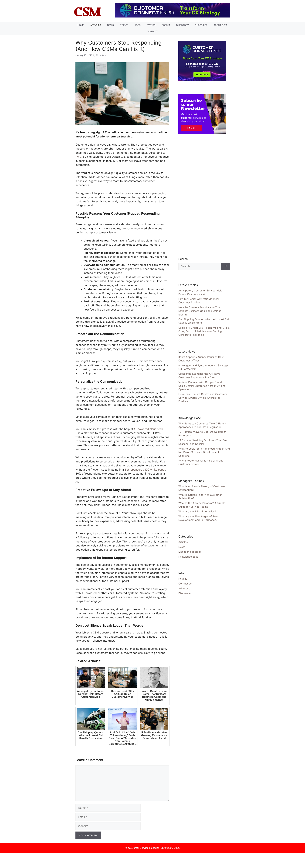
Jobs (138, 25)
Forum (166, 25)
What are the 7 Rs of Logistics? (197, 511)
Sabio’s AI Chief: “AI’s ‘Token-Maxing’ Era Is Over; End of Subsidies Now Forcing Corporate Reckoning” (204, 331)
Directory (182, 25)
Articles (95, 25)
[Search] (225, 266)
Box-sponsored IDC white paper (145, 469)
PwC (78, 156)
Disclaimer (184, 593)
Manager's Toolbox (189, 551)
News (110, 25)
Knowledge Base (188, 556)
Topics (124, 25)
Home (81, 25)
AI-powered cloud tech (148, 429)
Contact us (185, 583)
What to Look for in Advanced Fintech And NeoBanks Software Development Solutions (204, 452)
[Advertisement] (202, 195)
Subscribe (201, 25)
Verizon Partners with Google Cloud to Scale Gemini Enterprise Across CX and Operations (202, 386)
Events (151, 25)
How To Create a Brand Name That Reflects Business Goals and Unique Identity (199, 311)
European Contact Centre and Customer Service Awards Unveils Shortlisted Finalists (202, 397)
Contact (152, 31)
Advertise (184, 588)
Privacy (182, 578)
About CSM (220, 25)
